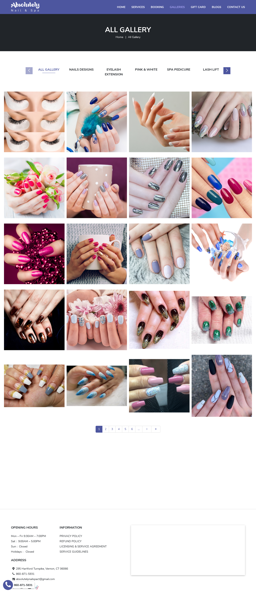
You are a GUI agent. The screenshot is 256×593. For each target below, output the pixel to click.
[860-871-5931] (8, 585)
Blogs (216, 7)
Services (138, 7)
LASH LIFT (211, 69)
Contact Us (236, 7)
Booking (157, 7)
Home (121, 7)
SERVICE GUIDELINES (74, 552)
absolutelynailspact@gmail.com (35, 579)
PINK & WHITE (146, 69)
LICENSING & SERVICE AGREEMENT (83, 546)
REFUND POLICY (70, 541)
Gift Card (198, 7)
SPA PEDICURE (178, 69)
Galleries (177, 7)
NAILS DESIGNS (81, 69)
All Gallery (48, 69)
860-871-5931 (25, 574)
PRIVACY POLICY (71, 536)
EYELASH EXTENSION (114, 72)
